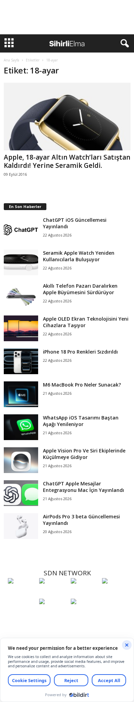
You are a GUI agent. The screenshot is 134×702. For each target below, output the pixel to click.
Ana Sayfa (11, 60)
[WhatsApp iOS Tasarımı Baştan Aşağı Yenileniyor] (21, 427)
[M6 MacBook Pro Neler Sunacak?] (21, 394)
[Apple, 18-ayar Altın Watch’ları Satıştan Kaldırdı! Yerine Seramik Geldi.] (67, 116)
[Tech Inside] (116, 593)
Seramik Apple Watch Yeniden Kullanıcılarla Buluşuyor (78, 256)
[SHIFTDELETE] (22, 593)
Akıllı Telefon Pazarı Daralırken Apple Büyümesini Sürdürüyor (80, 289)
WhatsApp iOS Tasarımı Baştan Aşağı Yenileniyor (81, 420)
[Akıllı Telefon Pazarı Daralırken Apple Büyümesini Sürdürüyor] (21, 295)
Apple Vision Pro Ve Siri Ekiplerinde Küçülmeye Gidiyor (84, 453)
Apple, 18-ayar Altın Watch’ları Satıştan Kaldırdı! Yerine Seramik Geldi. (67, 161)
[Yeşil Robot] (85, 593)
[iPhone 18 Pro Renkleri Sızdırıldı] (21, 361)
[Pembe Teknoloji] (53, 614)
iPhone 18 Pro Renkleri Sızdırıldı (80, 351)
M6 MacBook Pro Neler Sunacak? (82, 384)
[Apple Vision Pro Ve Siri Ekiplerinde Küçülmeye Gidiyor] (21, 460)
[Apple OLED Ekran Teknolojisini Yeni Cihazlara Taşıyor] (21, 328)
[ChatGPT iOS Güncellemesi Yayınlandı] (21, 229)
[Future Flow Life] (85, 614)
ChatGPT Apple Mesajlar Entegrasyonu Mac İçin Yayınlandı (83, 486)
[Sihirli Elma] (53, 593)
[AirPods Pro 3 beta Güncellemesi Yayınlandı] (21, 526)
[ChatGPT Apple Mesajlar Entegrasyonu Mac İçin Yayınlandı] (21, 493)
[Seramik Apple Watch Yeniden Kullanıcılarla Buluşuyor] (21, 262)
